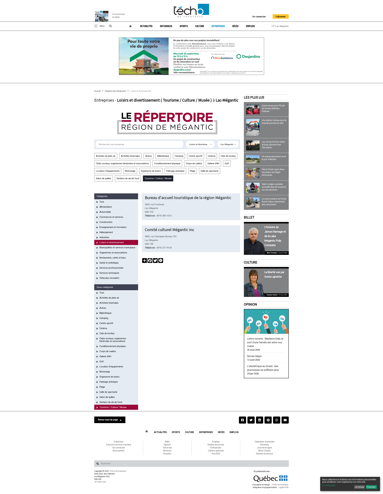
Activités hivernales (130, 156)
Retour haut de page (108, 419)
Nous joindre (118, 450)
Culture (199, 26)
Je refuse (359, 487)
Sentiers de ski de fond (128, 178)
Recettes (264, 444)
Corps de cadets (194, 163)
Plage (192, 171)
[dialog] (350, 484)
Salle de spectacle (209, 171)
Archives (167, 450)
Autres (148, 156)
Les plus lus (254, 97)
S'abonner (281, 16)
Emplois (250, 26)
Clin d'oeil (167, 447)
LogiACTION (283, 487)
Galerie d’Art (213, 163)
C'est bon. (371, 487)
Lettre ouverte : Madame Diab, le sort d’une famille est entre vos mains (265, 342)
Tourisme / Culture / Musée (158, 178)
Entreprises (218, 26)
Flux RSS (216, 453)
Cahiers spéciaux (216, 450)
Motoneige (130, 171)
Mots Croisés (264, 450)
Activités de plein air (105, 156)
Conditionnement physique (167, 163)
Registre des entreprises (115, 91)
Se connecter (259, 16)
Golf (227, 163)
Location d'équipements (108, 171)
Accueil (97, 91)
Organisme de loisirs (151, 171)
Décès (235, 26)
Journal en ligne (264, 447)
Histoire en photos (264, 453)
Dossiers (167, 453)
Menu (102, 26)
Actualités (146, 26)
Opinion (250, 304)
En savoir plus (328, 485)
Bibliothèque (163, 156)
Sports (184, 26)
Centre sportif (195, 156)
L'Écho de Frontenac (117, 471)
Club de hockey (228, 156)
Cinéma (211, 156)
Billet (249, 217)
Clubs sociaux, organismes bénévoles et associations (122, 163)
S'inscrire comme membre (118, 444)
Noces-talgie (254, 356)
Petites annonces (216, 444)
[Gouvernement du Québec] (270, 482)
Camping (179, 156)
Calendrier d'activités (264, 441)
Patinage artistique (175, 171)
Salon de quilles (103, 178)
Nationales (166, 26)
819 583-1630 (100, 482)
